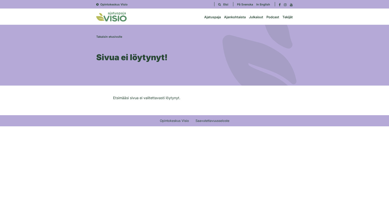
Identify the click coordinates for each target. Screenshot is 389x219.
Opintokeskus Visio (114, 4)
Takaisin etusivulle (109, 36)
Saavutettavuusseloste (212, 121)
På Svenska (245, 4)
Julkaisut (256, 17)
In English (263, 4)
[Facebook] (280, 4)
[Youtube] (291, 4)
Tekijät (287, 17)
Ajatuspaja (212, 17)
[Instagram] (285, 4)
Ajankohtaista (235, 17)
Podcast (272, 17)
